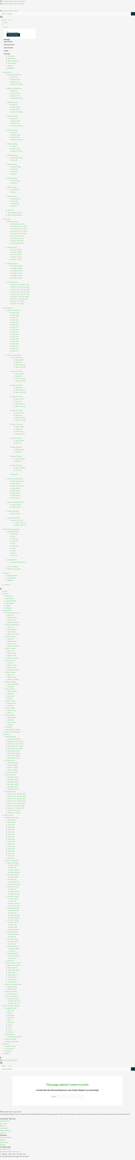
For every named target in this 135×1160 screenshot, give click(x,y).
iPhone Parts (7, 610)
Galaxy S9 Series (13, 932)
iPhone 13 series (11, 648)
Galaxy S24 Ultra (15, 872)
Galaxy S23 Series (13, 875)
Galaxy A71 (11, 853)
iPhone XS (11, 694)
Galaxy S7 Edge (14, 948)
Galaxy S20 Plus (14, 915)
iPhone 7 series (10, 708)
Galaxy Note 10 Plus (14, 970)
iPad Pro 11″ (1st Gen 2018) (16, 808)
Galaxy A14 (11, 827)
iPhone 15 (11, 627)
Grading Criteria (10, 1046)
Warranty (8, 1051)
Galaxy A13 (11, 825)
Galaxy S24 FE (14, 865)
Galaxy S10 (13, 925)
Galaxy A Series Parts (12, 817)
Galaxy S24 (13, 867)
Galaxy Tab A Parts (13, 998)
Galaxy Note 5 (12, 979)
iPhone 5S (9, 727)
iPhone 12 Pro (12, 667)
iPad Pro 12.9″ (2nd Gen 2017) (17, 801)
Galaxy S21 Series (13, 896)
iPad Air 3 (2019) (13, 767)
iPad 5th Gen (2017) (14, 751)
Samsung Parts (8, 815)
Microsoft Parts (10, 1034)
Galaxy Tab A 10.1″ (15, 1001)
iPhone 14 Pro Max (13, 646)
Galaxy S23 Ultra (15, 884)
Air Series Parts (10, 760)
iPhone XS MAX (12, 691)
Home (5, 591)
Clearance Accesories (12, 1041)
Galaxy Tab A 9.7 (15, 1003)
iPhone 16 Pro (12, 620)
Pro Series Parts (10, 791)
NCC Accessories (11, 1039)
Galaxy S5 (11, 960)
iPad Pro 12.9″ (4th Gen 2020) (17, 796)
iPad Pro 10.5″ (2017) (14, 810)
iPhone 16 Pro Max (13, 622)
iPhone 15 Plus (12, 629)
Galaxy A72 (11, 855)
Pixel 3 (10, 1029)
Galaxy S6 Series (13, 953)
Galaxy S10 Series (13, 920)
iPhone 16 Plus (12, 617)
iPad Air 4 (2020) (13, 765)
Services (6, 1044)
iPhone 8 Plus (12, 703)
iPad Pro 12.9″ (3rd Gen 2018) (17, 798)
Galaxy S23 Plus (14, 882)
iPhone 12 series (10, 660)
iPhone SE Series (11, 682)
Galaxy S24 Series (13, 863)
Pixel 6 (10, 1025)
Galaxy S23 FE (14, 877)
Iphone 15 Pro (12, 632)
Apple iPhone (10, 598)
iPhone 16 (11, 615)
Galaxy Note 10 (12, 972)
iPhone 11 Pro (12, 677)
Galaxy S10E (13, 927)
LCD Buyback (10, 1048)
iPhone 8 (10, 705)
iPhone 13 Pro (12, 655)
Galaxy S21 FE (14, 898)
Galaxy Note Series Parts (13, 963)
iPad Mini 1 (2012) (13, 789)
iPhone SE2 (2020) (13, 684)
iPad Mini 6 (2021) (13, 777)
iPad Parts (7, 734)
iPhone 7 (10, 713)
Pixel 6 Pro (11, 1022)
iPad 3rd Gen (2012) (14, 755)
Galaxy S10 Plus (14, 929)
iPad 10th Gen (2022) (14, 739)
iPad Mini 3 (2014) (13, 784)
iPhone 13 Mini (12, 653)
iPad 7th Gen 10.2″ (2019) (15, 746)
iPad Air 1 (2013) (13, 772)
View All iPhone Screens (13, 729)
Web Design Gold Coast (52, 1159)
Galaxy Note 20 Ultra (14, 965)
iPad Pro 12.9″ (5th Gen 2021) (17, 794)
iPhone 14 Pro (12, 643)
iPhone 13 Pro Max (13, 658)
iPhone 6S (11, 720)
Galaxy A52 (11, 844)
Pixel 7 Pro (11, 1017)
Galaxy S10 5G (14, 922)
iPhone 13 (11, 651)
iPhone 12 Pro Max (13, 670)
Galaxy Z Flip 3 (12, 994)
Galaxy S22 (13, 889)
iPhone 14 (11, 639)
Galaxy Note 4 (12, 982)
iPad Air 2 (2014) (13, 770)
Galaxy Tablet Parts (12, 996)
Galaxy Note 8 (12, 977)
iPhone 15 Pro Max (13, 634)
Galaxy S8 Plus (14, 941)
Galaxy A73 (11, 858)
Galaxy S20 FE (14, 910)
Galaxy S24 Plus (14, 870)
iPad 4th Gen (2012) (14, 753)
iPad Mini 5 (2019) (13, 779)
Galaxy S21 (13, 901)
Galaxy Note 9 (12, 975)
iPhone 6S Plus (12, 717)
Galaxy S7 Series (13, 946)
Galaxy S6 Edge (14, 956)
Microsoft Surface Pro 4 (15, 1037)
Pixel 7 (10, 1020)
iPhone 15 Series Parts (12, 624)
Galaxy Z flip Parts (11, 991)
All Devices (9, 596)
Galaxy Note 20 (12, 967)
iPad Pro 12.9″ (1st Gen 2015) (16, 803)
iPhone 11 (10, 674)
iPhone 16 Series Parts (12, 613)
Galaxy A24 (11, 836)
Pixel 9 (10, 1013)
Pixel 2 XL (11, 1032)
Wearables (9, 608)
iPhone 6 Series (10, 715)
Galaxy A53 (11, 846)
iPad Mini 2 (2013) (13, 786)
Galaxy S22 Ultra (15, 894)
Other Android (10, 603)
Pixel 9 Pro (11, 1010)
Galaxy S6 (13, 958)
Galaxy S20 (13, 913)
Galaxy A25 (11, 839)
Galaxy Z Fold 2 (12, 989)
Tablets (8, 605)
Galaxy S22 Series (13, 886)
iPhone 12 (11, 663)
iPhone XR (11, 696)
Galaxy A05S (12, 822)
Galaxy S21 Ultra (15, 906)
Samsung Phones (11, 601)
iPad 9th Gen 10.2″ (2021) (15, 741)
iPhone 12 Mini (12, 665)
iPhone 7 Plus (12, 710)
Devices (6, 593)
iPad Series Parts (11, 736)
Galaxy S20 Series (13, 908)
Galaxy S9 (13, 936)
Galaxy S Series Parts (12, 860)
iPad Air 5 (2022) (13, 763)
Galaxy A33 (11, 841)
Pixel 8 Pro (11, 1015)
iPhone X (10, 698)
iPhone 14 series (11, 636)
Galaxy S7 (13, 951)
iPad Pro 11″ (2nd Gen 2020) (16, 805)
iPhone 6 (10, 724)
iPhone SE (11, 686)
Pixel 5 (10, 1027)
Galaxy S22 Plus (14, 891)
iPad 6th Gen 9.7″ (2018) (15, 748)
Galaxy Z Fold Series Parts (13, 984)
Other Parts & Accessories (11, 1006)
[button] (69, 26)
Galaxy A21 (11, 832)
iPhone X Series (10, 689)
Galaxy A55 (11, 848)
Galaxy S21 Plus (14, 903)
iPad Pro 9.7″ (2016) (14, 813)
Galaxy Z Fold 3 (12, 986)
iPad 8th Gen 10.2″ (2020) (15, 744)
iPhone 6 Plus (12, 722)
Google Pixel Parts (11, 1008)
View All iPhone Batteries (13, 732)
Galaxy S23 (13, 879)
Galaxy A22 (11, 834)
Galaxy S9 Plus (14, 934)
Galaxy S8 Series (13, 939)
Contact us (7, 1053)
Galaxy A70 (11, 851)
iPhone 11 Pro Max (13, 679)
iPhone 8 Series (10, 701)
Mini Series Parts (11, 775)
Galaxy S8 (13, 944)
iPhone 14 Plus (12, 641)
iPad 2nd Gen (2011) (14, 758)
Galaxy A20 (11, 829)
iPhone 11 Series (11, 672)
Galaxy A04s (11, 820)
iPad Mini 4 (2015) (13, 782)
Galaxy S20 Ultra (15, 917)
